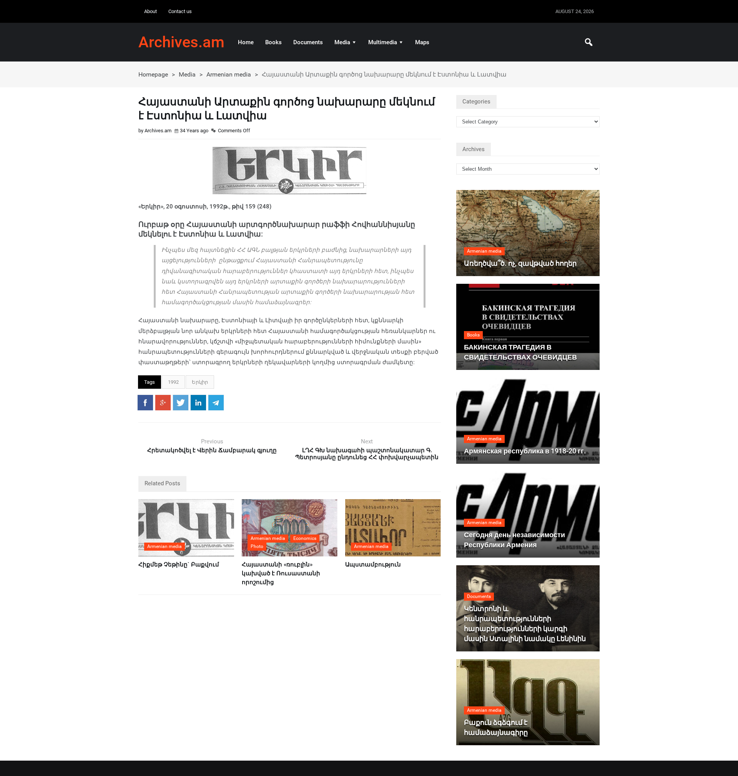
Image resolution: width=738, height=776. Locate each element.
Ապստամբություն (373, 564)
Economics (304, 538)
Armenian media (228, 74)
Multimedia (382, 42)
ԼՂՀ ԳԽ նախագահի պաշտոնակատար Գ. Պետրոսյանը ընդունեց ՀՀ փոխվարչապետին (367, 454)
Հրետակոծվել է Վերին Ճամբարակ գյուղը (212, 450)
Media (342, 42)
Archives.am (181, 42)
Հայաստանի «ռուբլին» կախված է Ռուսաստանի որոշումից (281, 573)
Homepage (153, 74)
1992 (173, 382)
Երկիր (200, 382)
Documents (308, 42)
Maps (422, 42)
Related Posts (162, 483)
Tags (149, 382)
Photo (257, 546)
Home (246, 42)
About (150, 11)
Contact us (180, 11)
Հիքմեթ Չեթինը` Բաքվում (178, 564)
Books (273, 42)
